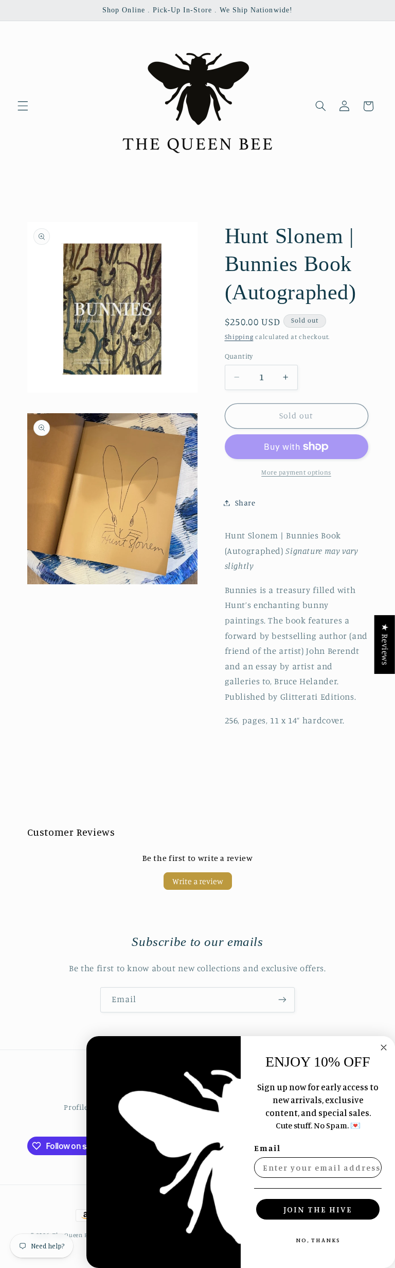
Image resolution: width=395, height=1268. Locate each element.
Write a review (197, 881)
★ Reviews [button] (385, 644)
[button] (22, 106)
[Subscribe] (282, 999)
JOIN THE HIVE (317, 1209)
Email (267, 1148)
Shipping (239, 337)
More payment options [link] (296, 472)
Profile (76, 1107)
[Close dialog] (384, 1047)
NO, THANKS (318, 1240)
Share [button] (245, 502)
